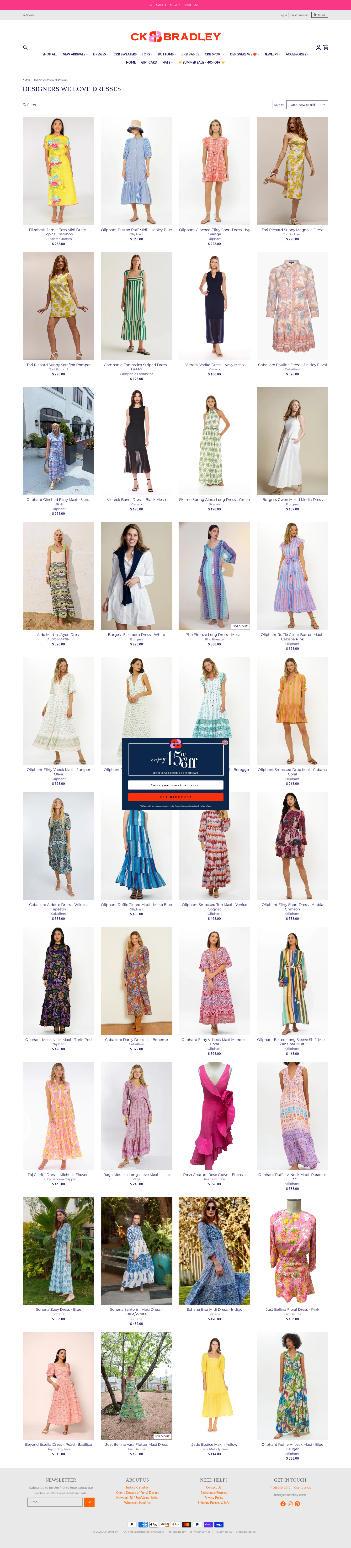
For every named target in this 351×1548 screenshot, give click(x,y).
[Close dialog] (225, 742)
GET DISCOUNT (176, 797)
